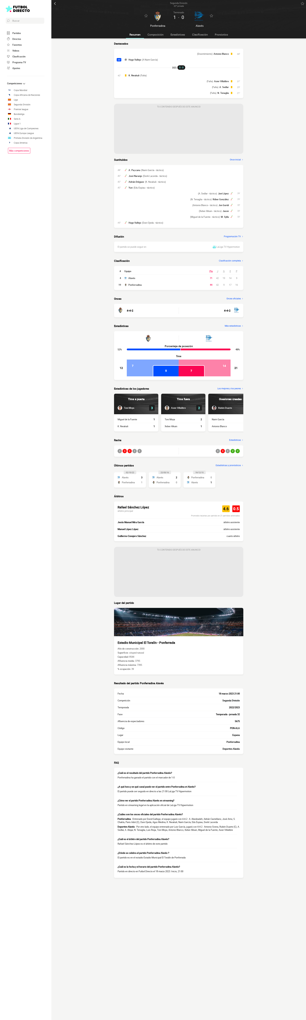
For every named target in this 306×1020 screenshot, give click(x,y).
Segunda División (22, 104)
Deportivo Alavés (231, 748)
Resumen (134, 34)
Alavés (131, 278)
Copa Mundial (20, 90)
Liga (16, 99)
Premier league (21, 109)
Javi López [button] (223, 193)
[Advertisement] (178, 132)
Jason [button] (226, 211)
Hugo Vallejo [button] (135, 59)
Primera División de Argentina (28, 137)
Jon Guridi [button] (224, 205)
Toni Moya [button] (170, 419)
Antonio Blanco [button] (221, 53)
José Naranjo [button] (135, 176)
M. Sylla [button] (225, 216)
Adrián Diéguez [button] (136, 181)
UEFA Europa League (24, 133)
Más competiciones (19, 150)
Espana (236, 735)
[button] (126, 408)
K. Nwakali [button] (134, 75)
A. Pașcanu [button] (134, 170)
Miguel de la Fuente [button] (127, 419)
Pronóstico (221, 34)
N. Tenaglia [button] (223, 93)
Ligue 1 (17, 123)
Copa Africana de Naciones (27, 94)
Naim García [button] (218, 419)
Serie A (17, 118)
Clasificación (200, 34)
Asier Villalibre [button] (221, 81)
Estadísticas (178, 34)
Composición (155, 34)
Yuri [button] (131, 187)
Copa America (20, 142)
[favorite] (302, 3)
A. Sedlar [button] (224, 87)
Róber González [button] (221, 199)
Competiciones (15, 83)
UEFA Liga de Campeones (26, 128)
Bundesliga (19, 114)
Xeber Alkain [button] (171, 426)
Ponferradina (135, 284)
